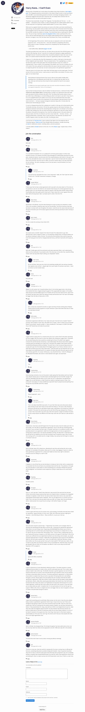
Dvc (36, 662)
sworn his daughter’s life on (49, 34)
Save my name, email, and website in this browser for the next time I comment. (43, 697)
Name (27, 681)
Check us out (39, 122)
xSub (28, 124)
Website (28, 692)
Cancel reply (40, 661)
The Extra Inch (37, 120)
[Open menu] (3, 3)
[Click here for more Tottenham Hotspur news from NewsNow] (42, 709)
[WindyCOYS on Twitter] (64, 3)
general (14, 23)
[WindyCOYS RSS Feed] (66, 3)
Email (27, 686)
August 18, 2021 (48, 48)
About (55, 126)
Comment (28, 667)
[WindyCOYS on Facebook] (61, 3)
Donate (37, 126)
